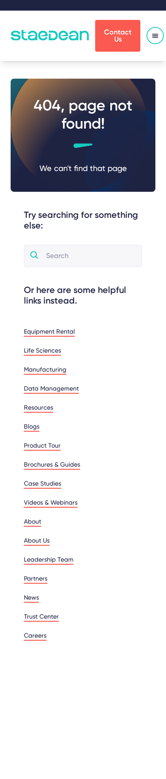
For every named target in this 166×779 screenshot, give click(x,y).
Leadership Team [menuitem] (48, 559)
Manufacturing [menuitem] (45, 369)
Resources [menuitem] (38, 407)
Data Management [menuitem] (51, 388)
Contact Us (117, 35)
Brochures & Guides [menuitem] (52, 464)
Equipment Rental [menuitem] (49, 331)
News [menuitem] (31, 597)
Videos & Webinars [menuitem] (50, 502)
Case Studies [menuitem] (42, 483)
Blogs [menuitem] (31, 426)
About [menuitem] (32, 521)
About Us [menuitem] (37, 540)
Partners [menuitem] (35, 578)
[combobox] (90, 255)
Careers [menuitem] (35, 635)
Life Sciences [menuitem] (42, 350)
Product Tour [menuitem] (42, 445)
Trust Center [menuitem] (41, 616)
